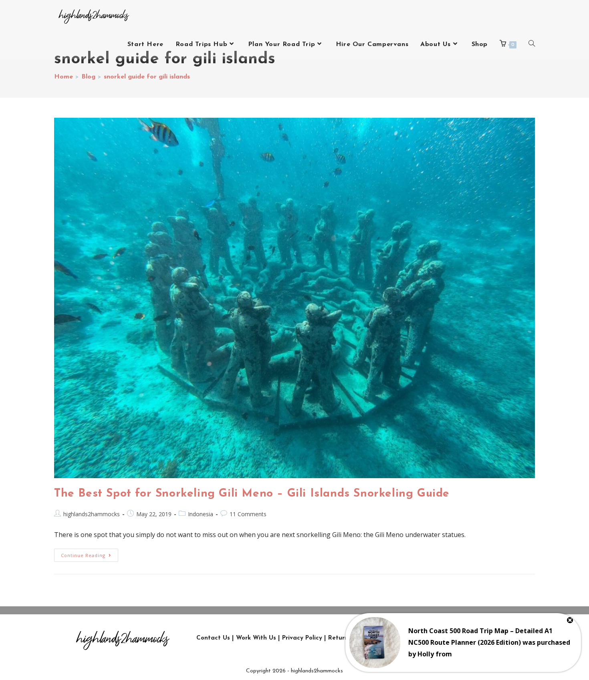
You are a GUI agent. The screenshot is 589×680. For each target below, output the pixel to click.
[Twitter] (437, 638)
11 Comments (248, 514)
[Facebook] (455, 638)
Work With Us (256, 638)
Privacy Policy (302, 638)
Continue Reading (89, 553)
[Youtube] (473, 638)
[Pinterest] (491, 638)
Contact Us (213, 638)
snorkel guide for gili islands (147, 77)
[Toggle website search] (531, 44)
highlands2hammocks (91, 514)
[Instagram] (419, 638)
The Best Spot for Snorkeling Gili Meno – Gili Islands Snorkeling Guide (252, 493)
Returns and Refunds (359, 638)
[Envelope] (509, 638)
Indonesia (200, 514)
